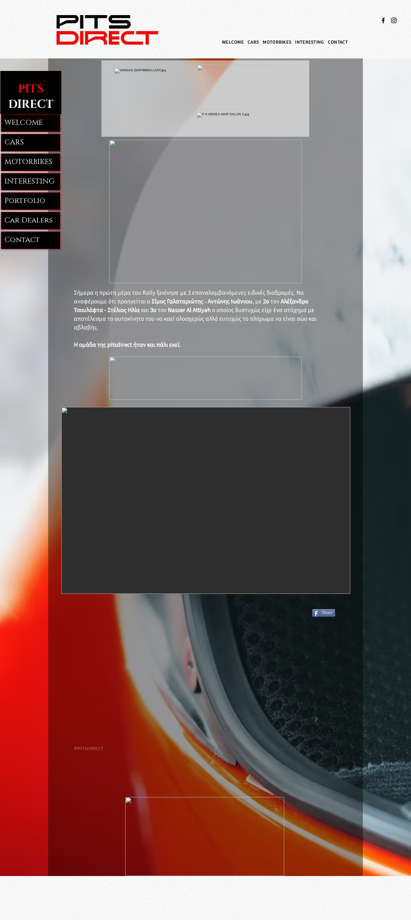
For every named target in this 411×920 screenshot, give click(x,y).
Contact (22, 240)
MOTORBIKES (28, 162)
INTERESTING (29, 182)
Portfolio (24, 201)
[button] (253, 42)
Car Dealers (28, 220)
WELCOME (23, 123)
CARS (14, 142)
